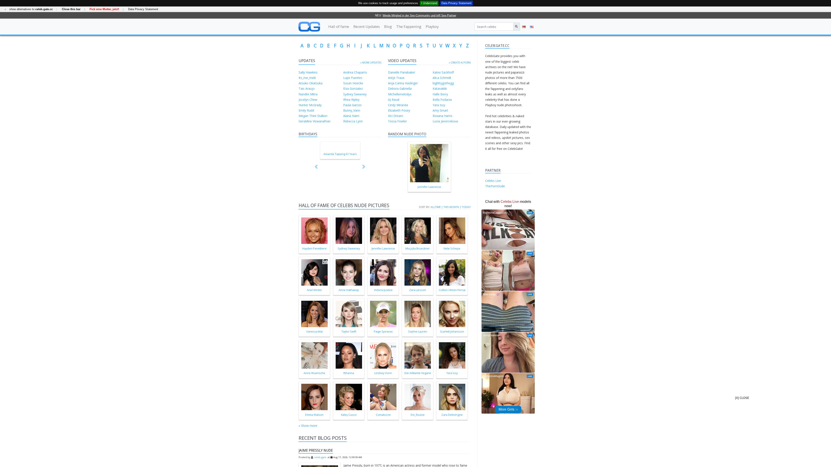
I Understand (429, 3)
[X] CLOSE (742, 398)
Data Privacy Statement (456, 3)
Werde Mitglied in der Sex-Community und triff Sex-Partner (419, 15)
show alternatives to (31, 9)
